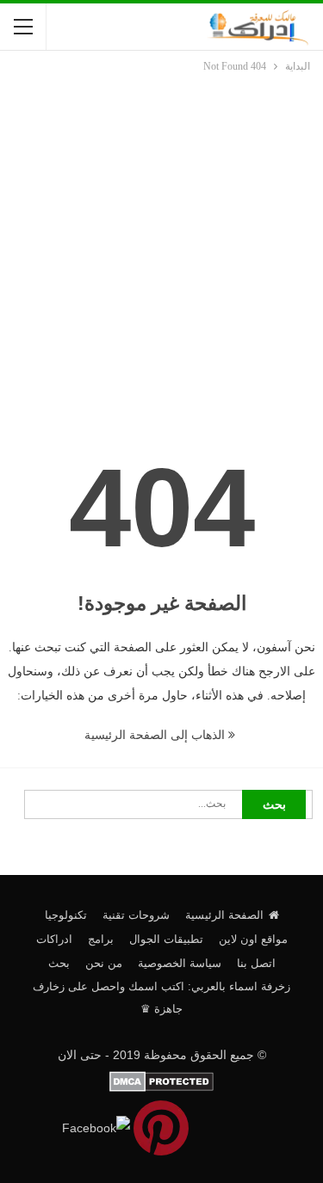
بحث (59, 963)
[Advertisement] (161, 245)
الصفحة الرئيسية (224, 915)
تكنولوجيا (66, 915)
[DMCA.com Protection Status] (161, 1080)
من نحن (103, 963)
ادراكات (54, 939)
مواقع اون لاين (253, 939)
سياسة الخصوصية (179, 963)
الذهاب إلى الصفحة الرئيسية (156, 735)
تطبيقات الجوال (166, 939)
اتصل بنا (256, 963)
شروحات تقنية (136, 915)
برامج (101, 939)
